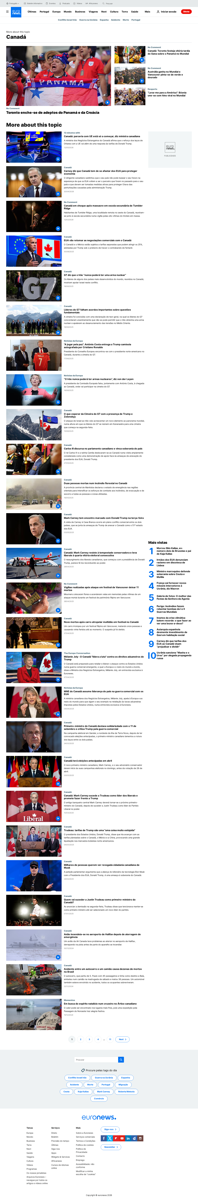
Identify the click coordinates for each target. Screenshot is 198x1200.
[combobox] (118, 3)
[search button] (103, 3)
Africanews (56, 1161)
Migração (123, 1084)
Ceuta (66, 1091)
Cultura (114, 11)
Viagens (93, 11)
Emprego (80, 1160)
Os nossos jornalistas (36, 1173)
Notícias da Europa (73, 341)
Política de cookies (85, 1145)
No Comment (13, 108)
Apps (53, 1153)
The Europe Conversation (77, 653)
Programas (32, 1169)
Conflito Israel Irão (67, 20)
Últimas (32, 11)
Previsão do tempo (60, 1141)
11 (110, 1039)
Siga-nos (55, 1149)
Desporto (152, 89)
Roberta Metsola (126, 1091)
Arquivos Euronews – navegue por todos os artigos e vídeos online (37, 1180)
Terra (125, 11)
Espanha (104, 20)
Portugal (44, 11)
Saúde (134, 11)
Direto (186, 11)
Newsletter (109, 1147)
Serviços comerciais (85, 1137)
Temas (30, 1128)
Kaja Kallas (83, 1091)
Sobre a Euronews (84, 1133)
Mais (78, 1128)
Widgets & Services (60, 1157)
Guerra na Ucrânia (88, 20)
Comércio (99, 1098)
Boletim (54, 1137)
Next (104, 11)
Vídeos (30, 1165)
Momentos (69, 1000)
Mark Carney (103, 1091)
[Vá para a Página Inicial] (16, 12)
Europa (56, 11)
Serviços (55, 1128)
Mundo (67, 11)
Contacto (80, 1156)
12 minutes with (72, 132)
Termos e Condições (85, 1141)
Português (13, 3)
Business (80, 11)
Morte (126, 20)
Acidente (115, 20)
